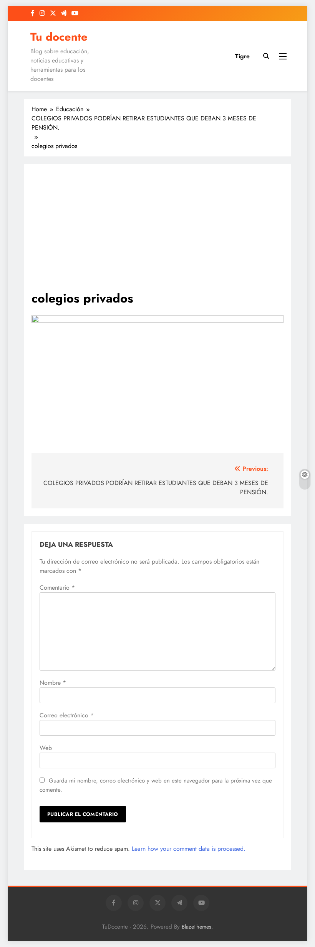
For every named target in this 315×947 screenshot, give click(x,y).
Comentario (57, 587)
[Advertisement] (158, 231)
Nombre (53, 682)
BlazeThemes (196, 927)
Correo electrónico (67, 715)
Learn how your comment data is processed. (188, 848)
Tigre (242, 56)
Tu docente (59, 37)
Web (46, 747)
